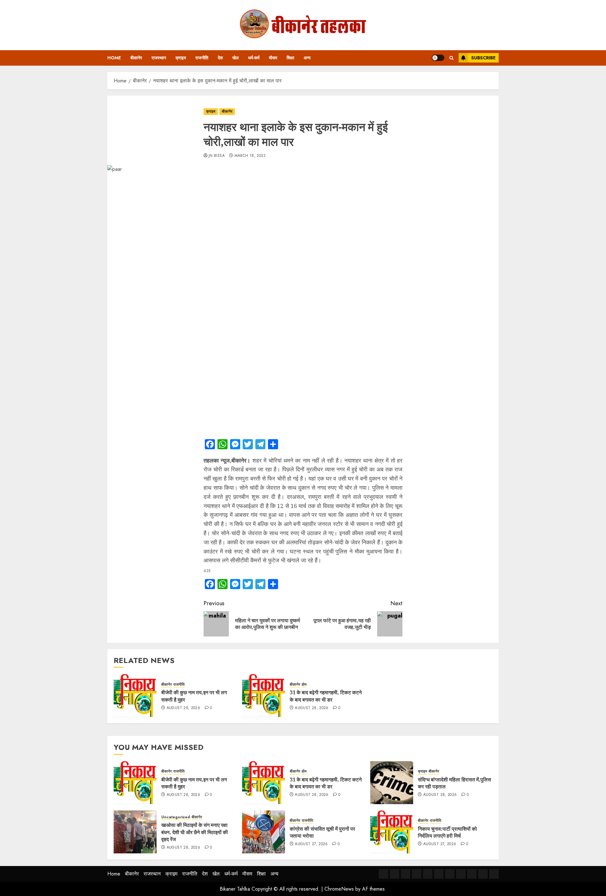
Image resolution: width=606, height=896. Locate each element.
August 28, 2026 (183, 708)
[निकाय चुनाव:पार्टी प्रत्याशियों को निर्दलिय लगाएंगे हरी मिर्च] (391, 831)
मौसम (273, 58)
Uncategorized (175, 817)
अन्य (307, 58)
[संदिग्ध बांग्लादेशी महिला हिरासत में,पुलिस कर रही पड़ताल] (391, 782)
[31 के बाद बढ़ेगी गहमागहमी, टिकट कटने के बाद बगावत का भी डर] (263, 695)
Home (114, 58)
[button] (451, 58)
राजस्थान (159, 58)
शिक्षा (290, 58)
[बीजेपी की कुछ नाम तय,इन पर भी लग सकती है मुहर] (135, 695)
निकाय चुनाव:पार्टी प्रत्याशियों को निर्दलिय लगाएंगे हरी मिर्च (447, 832)
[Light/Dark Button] (438, 58)
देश (220, 58)
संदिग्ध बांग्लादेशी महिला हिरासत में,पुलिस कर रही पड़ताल (454, 783)
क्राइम (180, 58)
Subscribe (483, 58)
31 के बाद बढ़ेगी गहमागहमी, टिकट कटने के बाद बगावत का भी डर (326, 696)
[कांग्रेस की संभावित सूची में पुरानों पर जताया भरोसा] (263, 831)
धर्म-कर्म (253, 58)
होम (304, 684)
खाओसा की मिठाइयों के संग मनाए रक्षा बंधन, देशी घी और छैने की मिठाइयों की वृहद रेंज (194, 832)
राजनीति (201, 58)
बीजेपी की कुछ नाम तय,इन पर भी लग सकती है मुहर (194, 783)
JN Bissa (217, 155)
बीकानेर (136, 58)
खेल (235, 58)
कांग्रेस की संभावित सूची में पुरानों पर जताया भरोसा (322, 832)
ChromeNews (339, 889)
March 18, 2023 (250, 155)
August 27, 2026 (311, 844)
